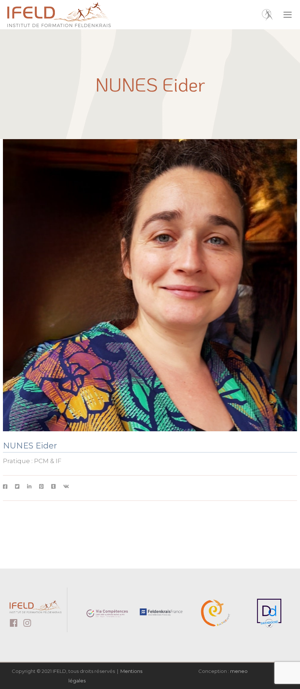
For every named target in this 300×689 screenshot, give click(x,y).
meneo (239, 671)
